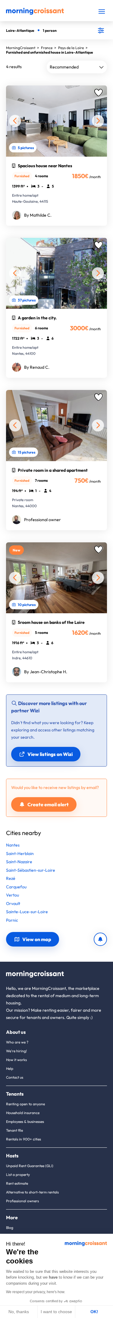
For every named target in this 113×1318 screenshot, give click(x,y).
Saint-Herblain (20, 853)
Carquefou (16, 887)
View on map (36, 939)
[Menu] (101, 11)
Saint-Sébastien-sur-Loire (30, 870)
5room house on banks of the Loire (51, 622)
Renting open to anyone (25, 1104)
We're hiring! (16, 1051)
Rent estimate (17, 1183)
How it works (16, 1059)
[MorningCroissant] (35, 13)
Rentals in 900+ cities (23, 1139)
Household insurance (22, 1112)
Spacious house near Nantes (45, 165)
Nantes (13, 845)
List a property (18, 1174)
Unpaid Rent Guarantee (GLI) (29, 1165)
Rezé (10, 878)
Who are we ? (17, 1042)
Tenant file (14, 1130)
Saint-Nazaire (19, 861)
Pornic (12, 920)
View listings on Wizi (50, 754)
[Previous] (15, 121)
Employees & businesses (25, 1121)
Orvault (13, 903)
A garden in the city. (37, 318)
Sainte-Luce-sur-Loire (27, 911)
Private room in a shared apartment (53, 470)
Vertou (12, 895)
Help (9, 1068)
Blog (9, 1227)
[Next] (98, 121)
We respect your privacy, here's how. (35, 1292)
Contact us (14, 1077)
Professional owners (22, 1201)
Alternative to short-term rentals (32, 1192)
